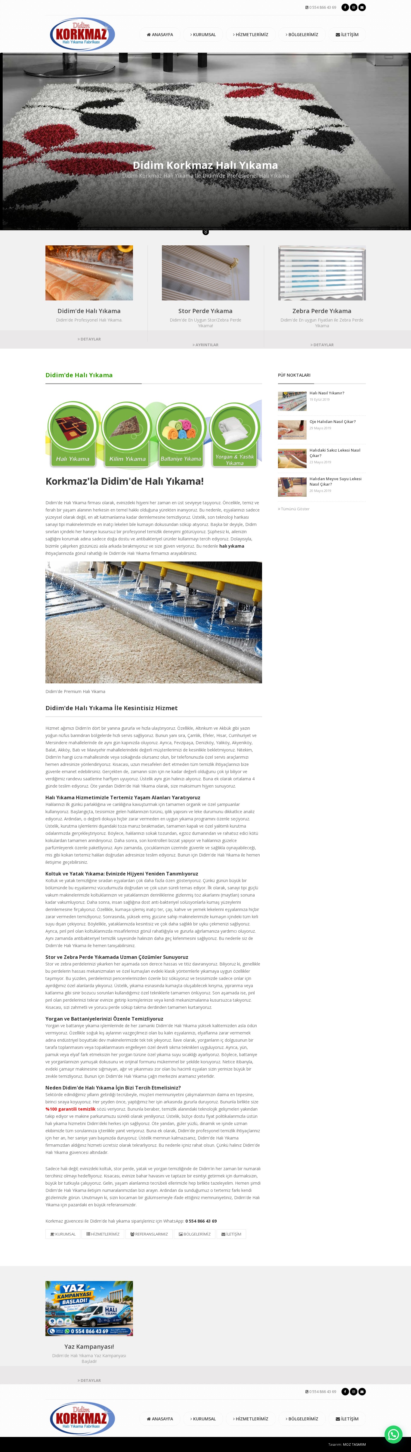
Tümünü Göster (295, 508)
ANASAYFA (162, 34)
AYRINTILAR (206, 344)
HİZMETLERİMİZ (251, 34)
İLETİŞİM (349, 34)
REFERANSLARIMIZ (151, 1234)
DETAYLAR (90, 339)
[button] (394, 1435)
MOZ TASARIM (354, 1444)
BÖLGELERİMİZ (302, 34)
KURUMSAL (204, 34)
